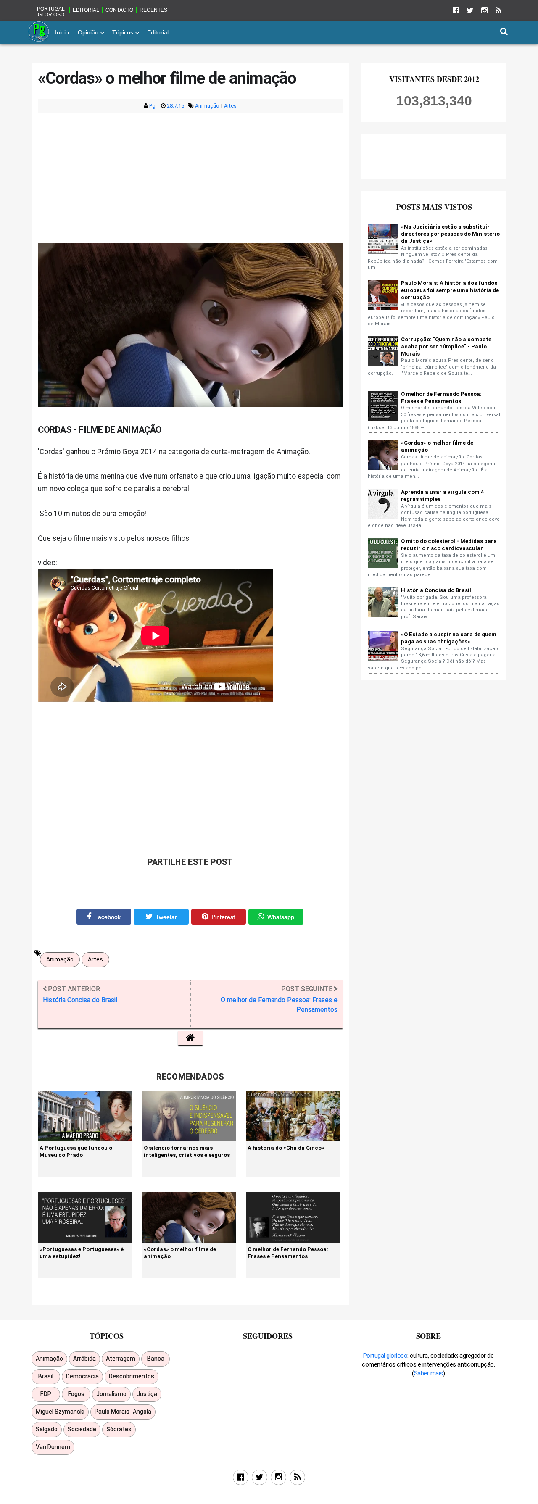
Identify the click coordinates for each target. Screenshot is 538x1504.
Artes (230, 105)
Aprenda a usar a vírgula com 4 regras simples (442, 495)
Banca (155, 1358)
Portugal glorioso (51, 12)
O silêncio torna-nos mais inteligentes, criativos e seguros (187, 1151)
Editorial (86, 10)
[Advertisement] (190, 178)
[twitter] (469, 10)
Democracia (82, 1376)
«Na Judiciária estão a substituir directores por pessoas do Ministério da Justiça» (450, 234)
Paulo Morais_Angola (123, 1411)
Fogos (76, 1394)
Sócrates (119, 1429)
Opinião (88, 32)
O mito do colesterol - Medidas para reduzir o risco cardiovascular (449, 544)
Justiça (147, 1394)
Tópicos (122, 32)
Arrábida (84, 1358)
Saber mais (428, 1373)
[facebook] (455, 10)
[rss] (498, 10)
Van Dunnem (53, 1446)
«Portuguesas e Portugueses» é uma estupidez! (82, 1252)
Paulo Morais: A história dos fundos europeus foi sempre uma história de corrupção (450, 290)
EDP (45, 1394)
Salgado (47, 1429)
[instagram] (484, 10)
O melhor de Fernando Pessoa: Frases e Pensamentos (288, 1252)
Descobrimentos (131, 1376)
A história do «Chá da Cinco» (286, 1148)
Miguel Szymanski (60, 1411)
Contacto (119, 10)
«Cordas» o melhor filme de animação (180, 1252)
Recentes (153, 10)
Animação (207, 105)
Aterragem (120, 1358)
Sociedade (82, 1429)
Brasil (45, 1376)
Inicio (62, 32)
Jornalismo (111, 1394)
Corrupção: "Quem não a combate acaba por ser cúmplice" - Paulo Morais (446, 346)
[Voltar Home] (190, 1038)
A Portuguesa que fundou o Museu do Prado (76, 1151)
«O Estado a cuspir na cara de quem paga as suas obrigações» (448, 638)
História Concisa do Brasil (436, 590)
